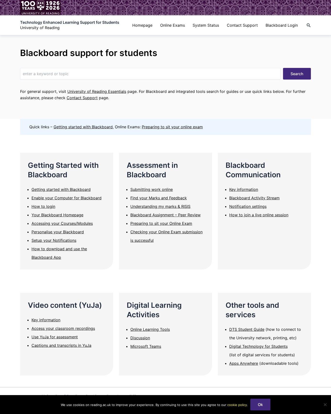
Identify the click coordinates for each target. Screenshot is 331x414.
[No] (325, 404)
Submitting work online (151, 189)
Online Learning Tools (150, 329)
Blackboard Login (282, 25)
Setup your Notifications (54, 240)
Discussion (140, 337)
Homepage (142, 25)
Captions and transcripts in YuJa (61, 345)
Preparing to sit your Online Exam (161, 223)
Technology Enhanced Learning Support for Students (69, 22)
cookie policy (237, 405)
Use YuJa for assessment (55, 336)
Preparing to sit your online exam (172, 126)
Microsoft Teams (145, 346)
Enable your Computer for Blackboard (67, 197)
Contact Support (242, 25)
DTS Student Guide (246, 329)
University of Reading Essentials (96, 91)
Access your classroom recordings (63, 328)
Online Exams (172, 25)
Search (297, 73)
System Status (206, 25)
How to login (43, 206)
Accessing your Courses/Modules (62, 223)
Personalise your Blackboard (58, 231)
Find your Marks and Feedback (158, 197)
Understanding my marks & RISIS (160, 206)
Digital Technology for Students (258, 346)
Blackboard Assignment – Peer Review (165, 214)
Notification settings (248, 206)
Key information (243, 189)
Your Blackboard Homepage (57, 214)
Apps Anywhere (243, 363)
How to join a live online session (258, 214)
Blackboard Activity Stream (254, 197)
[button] (309, 25)
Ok (260, 404)
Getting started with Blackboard (83, 126)
